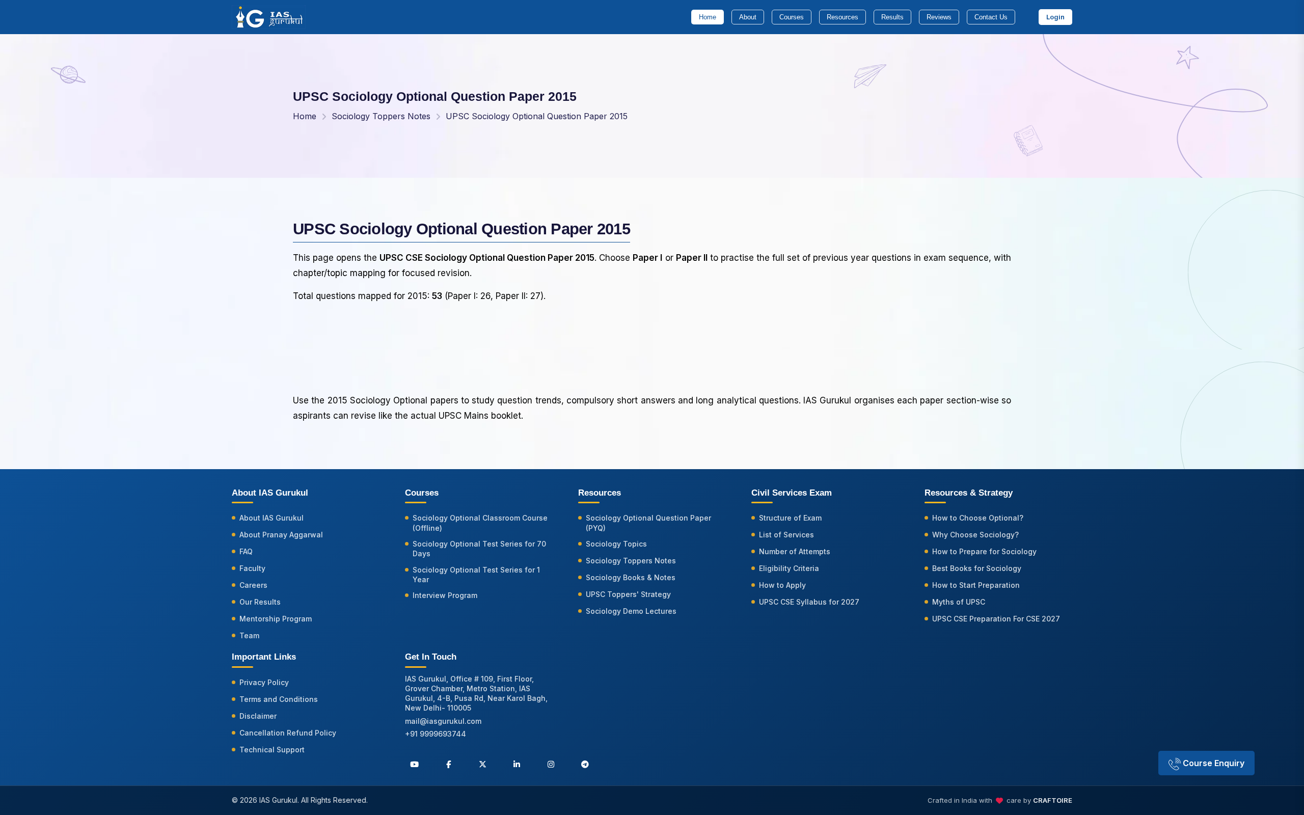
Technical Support (272, 749)
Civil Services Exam (791, 493)
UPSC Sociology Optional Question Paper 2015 (537, 116)
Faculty (252, 568)
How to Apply (782, 585)
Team (249, 635)
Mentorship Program (275, 618)
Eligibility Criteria (789, 568)
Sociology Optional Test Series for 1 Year (476, 574)
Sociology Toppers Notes (381, 116)
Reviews (939, 17)
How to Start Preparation (976, 585)
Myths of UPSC (958, 601)
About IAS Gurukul (271, 517)
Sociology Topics (616, 543)
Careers (253, 585)
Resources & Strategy (969, 493)
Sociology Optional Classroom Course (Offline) (480, 522)
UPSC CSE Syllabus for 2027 (809, 601)
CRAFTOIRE (1052, 800)
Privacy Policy (264, 682)
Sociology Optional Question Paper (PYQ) (648, 522)
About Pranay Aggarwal (281, 534)
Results (892, 17)
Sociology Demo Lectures (631, 611)
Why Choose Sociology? (975, 534)
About (747, 17)
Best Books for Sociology (976, 568)
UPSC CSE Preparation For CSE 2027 (996, 618)
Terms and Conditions (278, 699)
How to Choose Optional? (977, 517)
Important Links (264, 657)
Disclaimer (258, 716)
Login (1055, 17)
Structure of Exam (790, 517)
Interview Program (445, 595)
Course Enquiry (1212, 763)
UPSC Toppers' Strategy (628, 594)
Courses (791, 17)
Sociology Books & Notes (630, 577)
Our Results (260, 601)
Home (707, 17)
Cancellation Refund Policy (287, 732)
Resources (842, 17)
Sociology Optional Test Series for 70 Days (479, 548)
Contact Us (991, 17)
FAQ (246, 551)
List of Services (786, 534)
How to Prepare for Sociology (984, 551)
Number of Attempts (794, 551)
